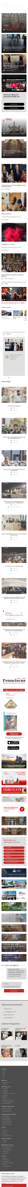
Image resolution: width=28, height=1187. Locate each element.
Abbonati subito (6, 1161)
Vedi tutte (23, 965)
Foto (4, 1074)
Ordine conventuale (7, 1108)
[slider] (12, 300)
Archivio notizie (6, 1159)
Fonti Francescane (10, 850)
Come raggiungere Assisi (10, 1011)
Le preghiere (5, 1091)
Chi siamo (5, 1157)
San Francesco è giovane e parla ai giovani (12, 275)
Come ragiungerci (6, 1117)
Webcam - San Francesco (8, 1146)
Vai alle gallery (14, 108)
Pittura (4, 1132)
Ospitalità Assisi (8, 1008)
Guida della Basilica (8, 1017)
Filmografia (5, 1095)
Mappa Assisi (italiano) (7, 1122)
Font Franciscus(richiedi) (8, 1162)
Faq (3, 1077)
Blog (4, 1075)
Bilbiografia (5, 1096)
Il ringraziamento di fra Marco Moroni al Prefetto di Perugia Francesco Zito (14, 662)
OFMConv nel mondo (7, 1109)
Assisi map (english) (7, 1124)
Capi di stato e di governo (20, 1029)
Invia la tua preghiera (14, 991)
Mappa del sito (6, 1153)
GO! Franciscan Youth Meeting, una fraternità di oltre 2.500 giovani (14, 502)
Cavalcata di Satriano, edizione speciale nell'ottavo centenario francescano (14, 598)
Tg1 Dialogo (5, 1083)
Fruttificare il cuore (8, 244)
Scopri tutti (22, 283)
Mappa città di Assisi (9, 1014)
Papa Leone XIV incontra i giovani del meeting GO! (14, 470)
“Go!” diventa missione (14, 406)
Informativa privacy (7, 1166)
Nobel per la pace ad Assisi (6, 1046)
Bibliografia (8, 856)
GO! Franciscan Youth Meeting (14, 566)
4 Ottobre (8, 853)
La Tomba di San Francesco (8, 1101)
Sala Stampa (5, 1151)
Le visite (17, 1045)
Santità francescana (7, 1111)
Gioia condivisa (7, 213)
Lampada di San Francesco (12, 862)
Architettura (5, 1130)
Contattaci (5, 1164)
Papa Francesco (6, 1082)
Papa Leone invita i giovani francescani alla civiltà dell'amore (14, 437)
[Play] (2, 299)
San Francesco (10, 840)
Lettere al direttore (6, 1148)
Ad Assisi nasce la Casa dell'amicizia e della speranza (14, 186)
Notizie (4, 1070)
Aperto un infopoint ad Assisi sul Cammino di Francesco (14, 534)
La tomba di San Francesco (12, 859)
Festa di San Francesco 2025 (13, 303)
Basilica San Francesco (7, 1135)
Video (4, 1072)
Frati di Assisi (5, 1134)
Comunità (5, 1140)
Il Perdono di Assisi (6, 1103)
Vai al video (14, 104)
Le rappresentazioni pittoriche (9, 1093)
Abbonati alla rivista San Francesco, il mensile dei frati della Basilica (14, 630)
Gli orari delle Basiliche (7, 1121)
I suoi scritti (5, 1090)
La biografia (8, 847)
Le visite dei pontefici (5, 1029)
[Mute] (25, 299)
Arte (4, 1129)
